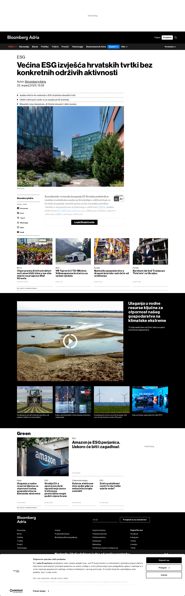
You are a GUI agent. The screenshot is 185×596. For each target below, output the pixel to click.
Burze (19, 268)
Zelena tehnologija (79, 480)
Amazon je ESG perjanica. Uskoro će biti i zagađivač (96, 444)
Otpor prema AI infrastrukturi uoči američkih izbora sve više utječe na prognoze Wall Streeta (34, 275)
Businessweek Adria (96, 47)
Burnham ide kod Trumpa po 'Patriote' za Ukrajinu (149, 272)
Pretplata (167, 37)
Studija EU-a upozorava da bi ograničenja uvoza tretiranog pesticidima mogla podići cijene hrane (56, 489)
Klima (19, 480)
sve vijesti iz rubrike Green (27, 507)
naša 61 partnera (44, 563)
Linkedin (133, 544)
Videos (57, 530)
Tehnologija (77, 47)
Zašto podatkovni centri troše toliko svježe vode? (110, 486)
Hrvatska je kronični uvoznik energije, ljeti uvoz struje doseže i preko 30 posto (110, 416)
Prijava (157, 37)
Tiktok (133, 548)
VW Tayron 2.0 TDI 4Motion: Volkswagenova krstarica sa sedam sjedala (72, 273)
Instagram (134, 537)
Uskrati (164, 575)
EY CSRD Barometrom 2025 (71, 210)
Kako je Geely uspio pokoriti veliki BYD (147, 415)
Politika (45, 47)
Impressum (96, 541)
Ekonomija (24, 47)
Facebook (134, 534)
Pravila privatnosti (99, 534)
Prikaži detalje (39, 591)
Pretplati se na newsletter (135, 520)
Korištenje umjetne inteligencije (105, 548)
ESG (74, 438)
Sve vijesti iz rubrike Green (27, 288)
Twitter (133, 541)
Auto (58, 268)
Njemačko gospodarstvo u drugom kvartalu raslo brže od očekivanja (111, 273)
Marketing (96, 544)
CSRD (101, 207)
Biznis (35, 47)
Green (24, 433)
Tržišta (55, 47)
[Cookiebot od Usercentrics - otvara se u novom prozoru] (16, 591)
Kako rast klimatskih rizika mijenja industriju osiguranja (72, 416)
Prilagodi (162, 568)
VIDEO (11, 47)
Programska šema (62, 534)
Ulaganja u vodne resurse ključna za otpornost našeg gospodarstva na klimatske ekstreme (147, 312)
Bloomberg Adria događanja (66, 537)
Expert (112, 47)
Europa (97, 268)
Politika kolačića (99, 537)
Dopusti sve (164, 560)
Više (123, 47)
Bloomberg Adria (35, 81)
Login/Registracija (84, 222)
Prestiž (65, 47)
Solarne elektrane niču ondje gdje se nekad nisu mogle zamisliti (83, 487)
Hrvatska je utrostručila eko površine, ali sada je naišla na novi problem (33, 416)
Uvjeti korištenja (98, 530)
